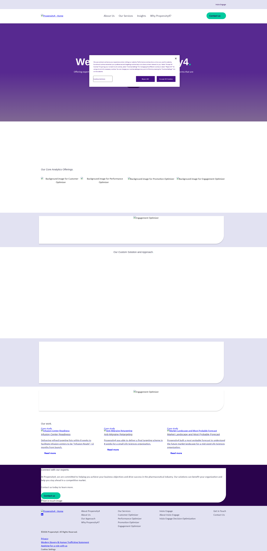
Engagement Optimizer (129, 526)
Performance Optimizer (130, 518)
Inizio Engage (166, 511)
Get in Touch (219, 511)
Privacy (44, 538)
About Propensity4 (90, 511)
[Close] (176, 58)
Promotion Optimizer (128, 522)
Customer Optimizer (128, 514)
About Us (109, 15)
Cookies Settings (99, 79)
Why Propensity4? (160, 15)
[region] (134, 71)
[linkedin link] (42, 514)
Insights (141, 15)
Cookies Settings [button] (48, 549)
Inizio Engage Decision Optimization (178, 518)
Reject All (145, 79)
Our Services (126, 15)
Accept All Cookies (166, 79)
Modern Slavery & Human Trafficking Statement (65, 542)
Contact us (214, 15)
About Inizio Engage (169, 514)
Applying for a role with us (54, 545)
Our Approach (88, 518)
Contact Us (219, 514)
